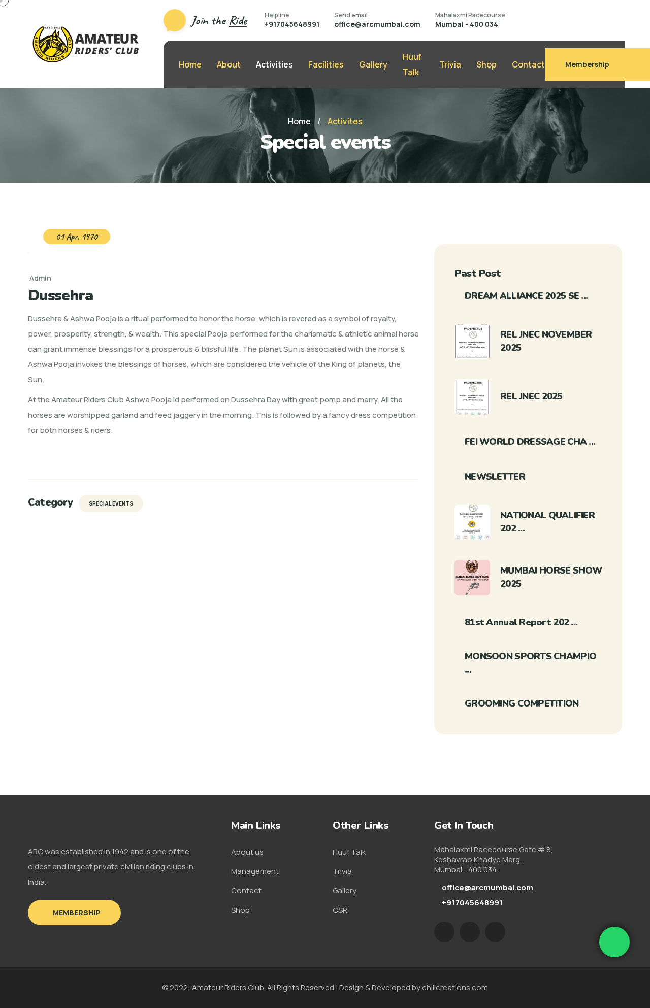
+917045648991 (292, 24)
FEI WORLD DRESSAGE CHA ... (530, 441)
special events (111, 503)
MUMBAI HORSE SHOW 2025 (551, 577)
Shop (486, 64)
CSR (340, 909)
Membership (587, 64)
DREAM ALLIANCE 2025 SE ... (526, 296)
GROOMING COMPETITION (522, 703)
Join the (219, 20)
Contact (528, 64)
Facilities (326, 64)
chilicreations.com (455, 987)
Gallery (373, 64)
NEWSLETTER (495, 477)
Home (190, 64)
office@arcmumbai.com (377, 24)
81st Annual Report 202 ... (521, 622)
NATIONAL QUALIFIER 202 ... (547, 521)
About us (247, 852)
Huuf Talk (412, 64)
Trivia (450, 64)
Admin (40, 278)
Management (255, 871)
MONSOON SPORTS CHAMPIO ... (530, 663)
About (229, 64)
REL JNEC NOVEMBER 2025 (546, 341)
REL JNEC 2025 (531, 396)
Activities (274, 64)
